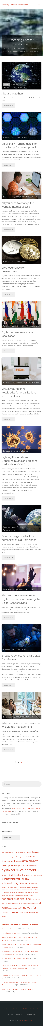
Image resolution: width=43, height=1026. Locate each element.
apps (3, 852)
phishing (33, 899)
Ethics (7, 87)
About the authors (12, 93)
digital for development (19, 870)
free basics (10, 887)
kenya (15, 889)
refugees (8, 903)
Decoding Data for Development (15, 5)
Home (5, 1009)
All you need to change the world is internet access (18, 205)
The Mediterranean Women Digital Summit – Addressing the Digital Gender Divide (21, 599)
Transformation (21, 87)
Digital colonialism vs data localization (17, 334)
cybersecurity (23, 857)
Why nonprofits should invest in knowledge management (21, 725)
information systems (7, 889)
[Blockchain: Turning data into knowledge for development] (21, 126)
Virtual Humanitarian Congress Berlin (14, 958)
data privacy (30, 860)
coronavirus (19, 852)
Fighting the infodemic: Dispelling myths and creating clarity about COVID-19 (20, 461)
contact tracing (9, 852)
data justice (18, 861)
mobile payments (19, 895)
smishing (21, 903)
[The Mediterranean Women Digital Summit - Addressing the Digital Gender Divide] (21, 577)
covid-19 (31, 852)
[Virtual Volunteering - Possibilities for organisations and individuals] (21, 371)
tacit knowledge (12, 908)
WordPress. (29, 1020)
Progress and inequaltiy (10, 929)
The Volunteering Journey (10, 933)
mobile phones (28, 895)
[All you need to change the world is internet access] (21, 185)
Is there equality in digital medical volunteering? (18, 989)
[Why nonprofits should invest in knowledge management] (21, 705)
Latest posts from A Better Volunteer (20, 924)
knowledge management (24, 889)
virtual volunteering (28, 912)
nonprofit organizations (16, 898)
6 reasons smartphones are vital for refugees (21, 657)
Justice (12, 87)
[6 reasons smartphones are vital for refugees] (21, 638)
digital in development (20, 875)
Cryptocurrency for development (13, 269)
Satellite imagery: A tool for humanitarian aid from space (19, 538)
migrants (11, 895)
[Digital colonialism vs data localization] (21, 314)
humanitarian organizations (30, 887)
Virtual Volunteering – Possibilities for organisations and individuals (19, 392)
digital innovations (36, 875)
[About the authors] (21, 75)
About (11, 1009)
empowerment (33, 883)
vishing (4, 916)
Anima (21, 1020)
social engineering (29, 903)
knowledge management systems (25, 892)
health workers (18, 887)
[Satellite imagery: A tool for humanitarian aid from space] (21, 518)
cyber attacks (15, 857)
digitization (21, 883)
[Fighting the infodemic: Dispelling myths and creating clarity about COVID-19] (21, 439)
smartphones (14, 903)
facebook (4, 887)
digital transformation (12, 879)
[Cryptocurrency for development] (21, 250)
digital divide (32, 865)
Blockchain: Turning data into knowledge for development (19, 145)
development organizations (15, 865)
